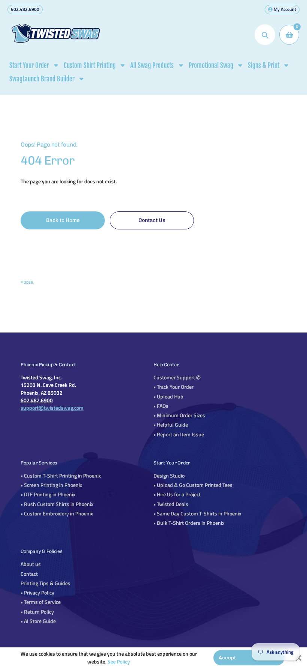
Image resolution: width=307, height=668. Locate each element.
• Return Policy (37, 612)
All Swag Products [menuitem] (152, 65)
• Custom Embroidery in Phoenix (57, 513)
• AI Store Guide (38, 621)
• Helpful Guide (171, 424)
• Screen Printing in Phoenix (51, 485)
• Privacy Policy (37, 592)
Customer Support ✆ (177, 377)
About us (31, 564)
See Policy (118, 661)
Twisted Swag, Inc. (51, 282)
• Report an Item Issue (179, 434)
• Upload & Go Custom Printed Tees (193, 485)
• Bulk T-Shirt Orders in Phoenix (189, 523)
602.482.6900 (25, 9)
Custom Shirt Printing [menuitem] (90, 65)
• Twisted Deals (171, 504)
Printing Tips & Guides (45, 583)
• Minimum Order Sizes (179, 415)
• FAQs (161, 406)
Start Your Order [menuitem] (29, 65)
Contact (29, 574)
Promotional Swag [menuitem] (211, 65)
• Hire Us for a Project (177, 494)
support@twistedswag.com (52, 408)
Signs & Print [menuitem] (263, 65)
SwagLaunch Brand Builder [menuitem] (42, 79)
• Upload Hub (168, 396)
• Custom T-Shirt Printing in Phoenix (61, 475)
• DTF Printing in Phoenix (48, 494)
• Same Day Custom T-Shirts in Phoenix (197, 513)
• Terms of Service (41, 602)
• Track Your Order (174, 387)
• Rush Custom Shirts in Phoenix (57, 504)
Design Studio (169, 475)
